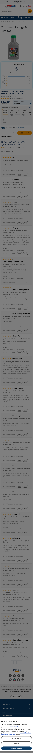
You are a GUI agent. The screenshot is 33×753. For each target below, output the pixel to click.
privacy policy (14, 726)
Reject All (16, 743)
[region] (16, 734)
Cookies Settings (16, 738)
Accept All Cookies (16, 748)
